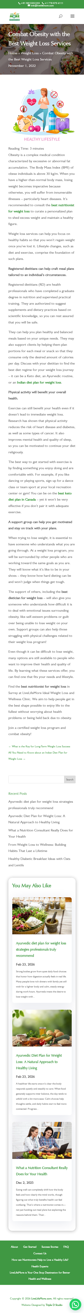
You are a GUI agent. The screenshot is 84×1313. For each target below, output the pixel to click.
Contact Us (39, 1253)
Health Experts (39, 1266)
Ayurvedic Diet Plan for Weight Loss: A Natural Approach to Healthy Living (39, 1061)
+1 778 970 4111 (54, 3)
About (14, 1246)
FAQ (66, 1246)
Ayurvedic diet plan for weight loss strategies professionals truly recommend (41, 949)
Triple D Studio (54, 1304)
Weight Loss (30, 53)
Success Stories (50, 1246)
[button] (75, 1304)
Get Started (29, 1246)
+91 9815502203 (30, 3)
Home (12, 53)
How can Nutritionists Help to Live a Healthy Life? (40, 1259)
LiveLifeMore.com (41, 1298)
